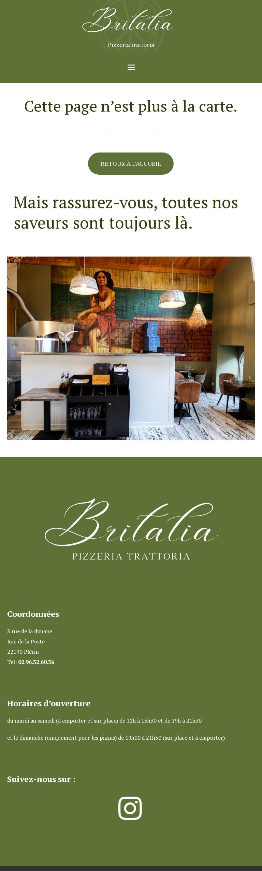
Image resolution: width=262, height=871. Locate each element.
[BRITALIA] (131, 26)
